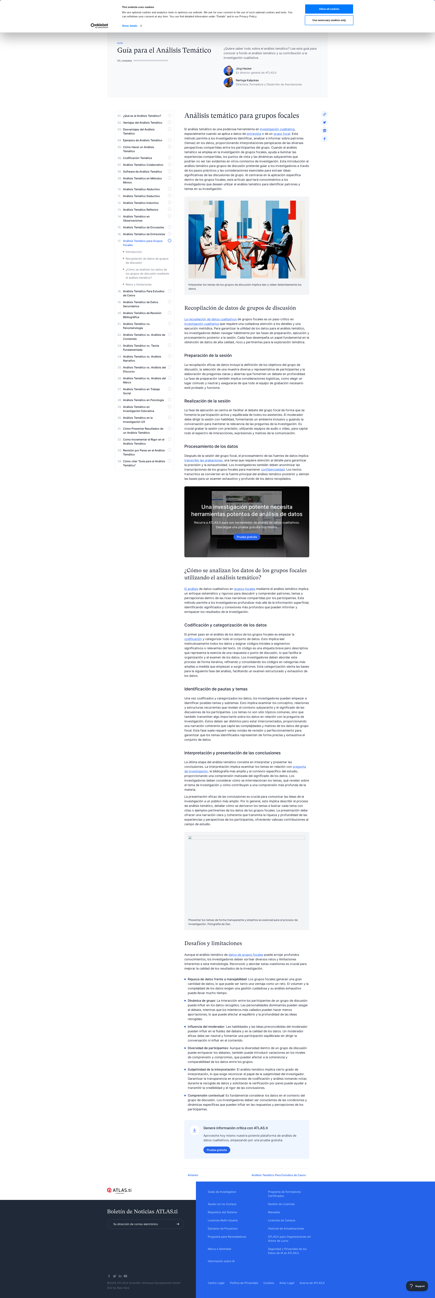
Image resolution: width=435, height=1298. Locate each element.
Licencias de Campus (281, 1220)
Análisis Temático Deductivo (141, 196)
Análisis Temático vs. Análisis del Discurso (144, 369)
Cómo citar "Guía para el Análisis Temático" (144, 463)
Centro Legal (216, 1283)
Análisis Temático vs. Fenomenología (136, 326)
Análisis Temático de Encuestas (143, 227)
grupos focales (244, 589)
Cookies (268, 1283)
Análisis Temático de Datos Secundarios (140, 304)
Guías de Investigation (222, 1191)
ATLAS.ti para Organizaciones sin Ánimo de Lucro (289, 1238)
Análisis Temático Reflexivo (140, 209)
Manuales (274, 1212)
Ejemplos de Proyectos (223, 1228)
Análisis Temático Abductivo (141, 189)
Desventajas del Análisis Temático (139, 131)
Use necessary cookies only (329, 20)
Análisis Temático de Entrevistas (144, 234)
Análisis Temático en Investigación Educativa (138, 409)
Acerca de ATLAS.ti (312, 1283)
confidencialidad (273, 469)
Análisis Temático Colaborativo (143, 164)
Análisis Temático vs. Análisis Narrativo (142, 358)
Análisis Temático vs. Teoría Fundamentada (141, 347)
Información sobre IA (221, 1261)
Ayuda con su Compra (222, 1204)
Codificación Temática (137, 158)
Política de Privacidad (244, 1283)
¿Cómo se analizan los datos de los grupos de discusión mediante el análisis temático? (147, 273)
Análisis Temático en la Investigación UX (138, 419)
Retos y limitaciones (139, 284)
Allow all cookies (329, 8)
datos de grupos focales (246, 954)
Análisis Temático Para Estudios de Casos (143, 293)
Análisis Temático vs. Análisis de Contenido (144, 337)
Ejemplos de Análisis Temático (142, 140)
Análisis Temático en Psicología (143, 400)
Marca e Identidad (219, 1249)
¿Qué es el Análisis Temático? (142, 115)
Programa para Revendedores (227, 1236)
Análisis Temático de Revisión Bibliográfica (142, 315)
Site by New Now (118, 1287)
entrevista (254, 133)
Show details (129, 25)
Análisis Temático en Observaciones (136, 218)
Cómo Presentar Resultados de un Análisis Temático (143, 430)
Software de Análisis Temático (142, 171)
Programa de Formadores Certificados (284, 1194)
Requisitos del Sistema (222, 1212)
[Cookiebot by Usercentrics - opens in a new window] (99, 25)
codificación (193, 639)
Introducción (134, 251)
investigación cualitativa (277, 129)
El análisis (191, 589)
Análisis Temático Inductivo (141, 203)
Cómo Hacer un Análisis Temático (138, 149)
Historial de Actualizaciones (286, 1228)
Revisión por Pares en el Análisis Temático (144, 452)
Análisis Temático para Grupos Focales (143, 243)
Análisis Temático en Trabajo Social (141, 391)
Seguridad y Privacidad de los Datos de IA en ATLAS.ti (287, 1251)
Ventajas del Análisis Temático (142, 122)
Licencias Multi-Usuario (223, 1220)
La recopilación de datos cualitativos (210, 319)
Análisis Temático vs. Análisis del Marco (144, 380)
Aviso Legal (286, 1283)
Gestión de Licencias (281, 1204)
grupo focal (282, 133)
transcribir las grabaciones (203, 460)
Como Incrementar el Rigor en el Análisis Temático (143, 441)
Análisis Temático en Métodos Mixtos (142, 180)
